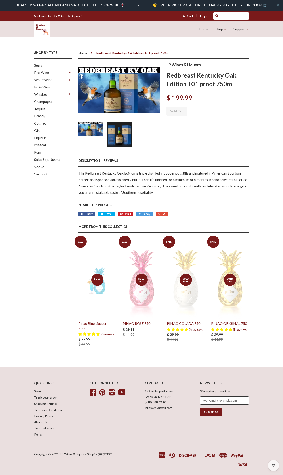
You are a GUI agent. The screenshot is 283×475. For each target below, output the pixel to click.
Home (203, 29)
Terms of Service (45, 428)
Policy (38, 434)
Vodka (39, 167)
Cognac (40, 123)
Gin (37, 130)
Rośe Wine (42, 87)
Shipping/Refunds (45, 404)
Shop (220, 29)
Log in (204, 16)
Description (89, 160)
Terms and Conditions (48, 410)
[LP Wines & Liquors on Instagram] (112, 394)
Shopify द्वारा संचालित (99, 454)
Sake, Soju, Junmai (47, 159)
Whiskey (41, 94)
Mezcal (40, 145)
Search (39, 65)
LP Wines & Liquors (73, 454)
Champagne (43, 101)
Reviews (110, 160)
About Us (40, 422)
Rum (37, 152)
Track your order (45, 397)
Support (239, 29)
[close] (278, 5)
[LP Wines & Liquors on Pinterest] (102, 394)
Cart (189, 16)
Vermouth (41, 174)
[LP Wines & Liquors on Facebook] (93, 394)
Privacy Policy (43, 416)
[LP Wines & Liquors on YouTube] (121, 394)
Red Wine (41, 72)
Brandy (39, 116)
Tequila (39, 109)
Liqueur (40, 138)
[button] (89, 334)
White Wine (43, 79)
